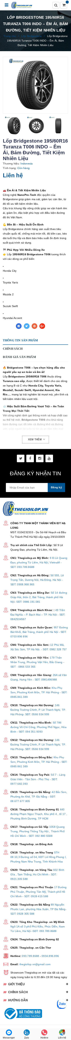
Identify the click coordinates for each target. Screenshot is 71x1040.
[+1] (42, 326)
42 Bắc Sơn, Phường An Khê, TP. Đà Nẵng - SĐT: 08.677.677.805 (38, 797)
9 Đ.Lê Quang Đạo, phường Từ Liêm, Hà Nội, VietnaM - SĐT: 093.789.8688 (38, 562)
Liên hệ (62, 1037)
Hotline (44, 1037)
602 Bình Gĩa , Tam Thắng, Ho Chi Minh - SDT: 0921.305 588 (37, 874)
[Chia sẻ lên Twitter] (27, 326)
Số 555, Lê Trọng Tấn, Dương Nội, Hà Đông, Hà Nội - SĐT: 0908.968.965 (37, 580)
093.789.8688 (30, 955)
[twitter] (20, 458)
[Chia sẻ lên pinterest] (34, 326)
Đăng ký (56, 487)
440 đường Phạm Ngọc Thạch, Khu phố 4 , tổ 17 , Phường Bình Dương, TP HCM (38, 814)
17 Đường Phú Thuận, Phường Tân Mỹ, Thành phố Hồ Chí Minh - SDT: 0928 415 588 (38, 892)
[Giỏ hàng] (64, 5)
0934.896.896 (50, 955)
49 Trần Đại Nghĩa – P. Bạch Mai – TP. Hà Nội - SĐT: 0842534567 (37, 615)
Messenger (9, 1037)
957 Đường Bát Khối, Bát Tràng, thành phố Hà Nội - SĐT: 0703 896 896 (39, 632)
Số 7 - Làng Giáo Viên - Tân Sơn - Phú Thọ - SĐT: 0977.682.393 (37, 779)
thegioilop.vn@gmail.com (35, 964)
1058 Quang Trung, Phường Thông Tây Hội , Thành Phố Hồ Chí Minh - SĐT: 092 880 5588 (37, 831)
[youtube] (49, 458)
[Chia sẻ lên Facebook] (19, 326)
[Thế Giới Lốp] (21, 5)
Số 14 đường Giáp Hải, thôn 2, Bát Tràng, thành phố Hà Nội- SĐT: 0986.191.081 (38, 597)
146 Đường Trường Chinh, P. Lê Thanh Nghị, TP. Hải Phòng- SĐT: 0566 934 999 (38, 710)
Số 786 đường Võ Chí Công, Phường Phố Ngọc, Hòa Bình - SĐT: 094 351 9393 (38, 727)
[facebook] (30, 458)
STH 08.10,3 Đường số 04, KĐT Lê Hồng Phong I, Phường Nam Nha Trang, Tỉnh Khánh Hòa (38, 857)
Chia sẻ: (8, 326)
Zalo (26, 1037)
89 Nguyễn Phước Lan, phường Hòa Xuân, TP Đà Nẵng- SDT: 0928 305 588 (38, 909)
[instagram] (40, 458)
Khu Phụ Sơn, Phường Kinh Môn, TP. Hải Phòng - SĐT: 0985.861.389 (38, 692)
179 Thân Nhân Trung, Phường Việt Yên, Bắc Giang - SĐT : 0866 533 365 (37, 662)
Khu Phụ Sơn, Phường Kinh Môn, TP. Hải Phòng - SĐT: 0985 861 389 (38, 762)
